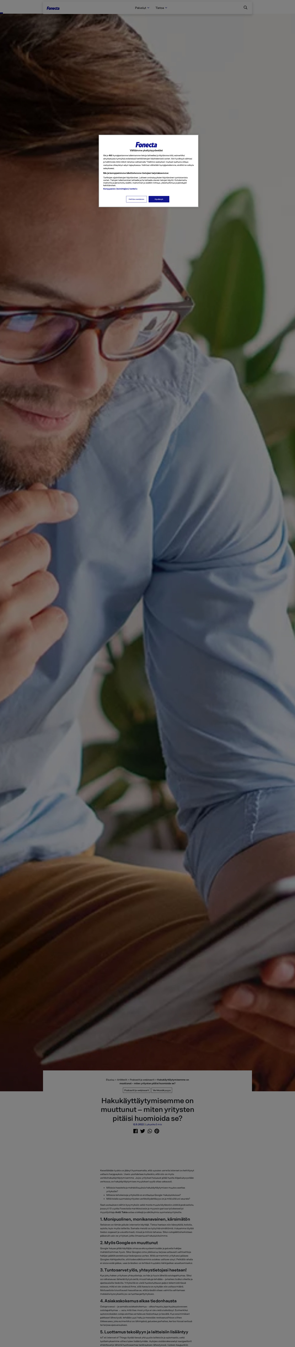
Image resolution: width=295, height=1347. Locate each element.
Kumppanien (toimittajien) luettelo (120, 188)
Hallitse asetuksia (136, 199)
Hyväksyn (159, 199)
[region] (149, 171)
